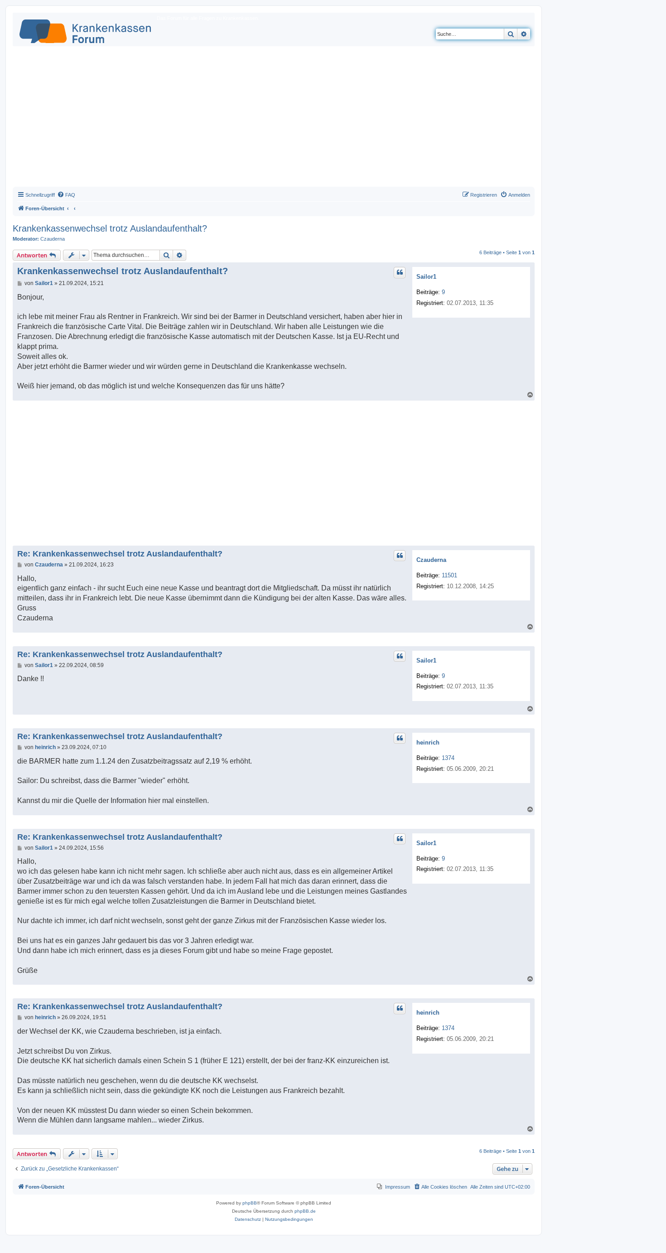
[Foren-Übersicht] (86, 29)
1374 (448, 758)
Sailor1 (426, 276)
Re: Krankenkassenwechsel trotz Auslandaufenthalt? (119, 553)
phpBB (249, 1202)
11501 (449, 575)
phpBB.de (305, 1211)
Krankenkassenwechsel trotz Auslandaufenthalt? (110, 228)
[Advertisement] (274, 118)
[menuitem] (66, 194)
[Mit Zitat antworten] (399, 272)
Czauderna (52, 239)
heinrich (427, 742)
